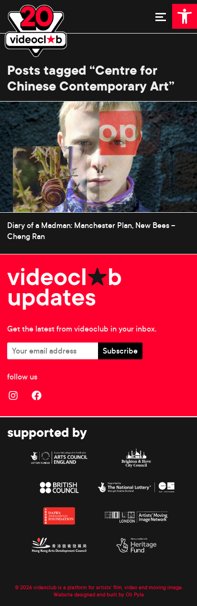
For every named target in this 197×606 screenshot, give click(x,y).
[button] (184, 16)
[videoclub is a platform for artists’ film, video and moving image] (36, 31)
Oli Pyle (135, 594)
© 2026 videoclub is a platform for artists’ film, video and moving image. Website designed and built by (99, 591)
